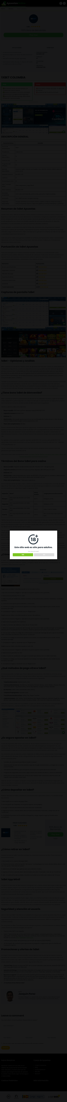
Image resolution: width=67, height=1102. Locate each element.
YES (23, 555)
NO (44, 555)
